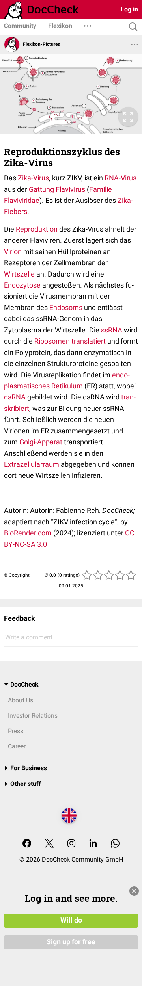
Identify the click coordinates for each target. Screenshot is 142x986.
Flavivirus (70, 189)
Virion (13, 251)
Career (17, 746)
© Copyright (17, 575)
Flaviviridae (21, 200)
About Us (20, 700)
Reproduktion (37, 229)
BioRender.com (28, 533)
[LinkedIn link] (93, 844)
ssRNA (111, 330)
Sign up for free (71, 942)
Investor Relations (33, 715)
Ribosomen (52, 341)
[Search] (131, 27)
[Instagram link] (71, 844)
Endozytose (22, 285)
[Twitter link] (49, 844)
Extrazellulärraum (31, 464)
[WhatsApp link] (115, 844)
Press (15, 731)
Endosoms (65, 307)
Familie (100, 189)
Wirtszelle (19, 274)
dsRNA (15, 397)
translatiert (88, 341)
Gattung (41, 189)
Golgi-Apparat (40, 442)
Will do (71, 920)
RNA (112, 178)
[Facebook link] (26, 844)
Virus (128, 178)
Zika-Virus (33, 178)
